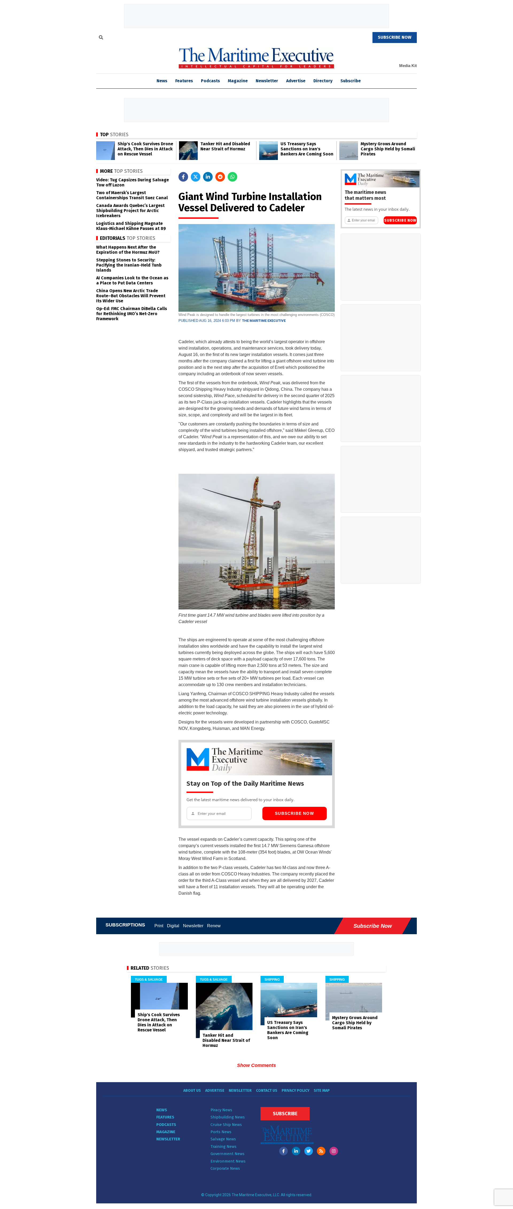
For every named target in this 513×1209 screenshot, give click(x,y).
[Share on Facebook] (183, 177)
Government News (227, 1153)
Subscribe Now (294, 813)
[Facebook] (283, 1151)
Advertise (295, 80)
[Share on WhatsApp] (232, 177)
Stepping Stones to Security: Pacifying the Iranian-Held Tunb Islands (129, 265)
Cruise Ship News (226, 1124)
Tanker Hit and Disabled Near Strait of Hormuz (225, 146)
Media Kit (408, 65)
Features (184, 80)
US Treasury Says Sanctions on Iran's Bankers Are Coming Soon (307, 148)
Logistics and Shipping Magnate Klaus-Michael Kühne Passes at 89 (131, 226)
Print (158, 926)
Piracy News (221, 1110)
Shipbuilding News (228, 1117)
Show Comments (256, 1065)
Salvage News (223, 1139)
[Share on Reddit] (220, 177)
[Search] (101, 38)
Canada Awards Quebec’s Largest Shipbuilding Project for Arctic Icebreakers (130, 210)
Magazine (238, 80)
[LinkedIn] (296, 1151)
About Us (192, 1090)
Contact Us (266, 1090)
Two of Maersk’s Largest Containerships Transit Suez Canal (132, 195)
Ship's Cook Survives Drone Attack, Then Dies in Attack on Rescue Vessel (145, 148)
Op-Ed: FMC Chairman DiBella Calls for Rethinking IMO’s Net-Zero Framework (131, 313)
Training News (223, 1146)
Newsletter (267, 80)
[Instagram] (333, 1151)
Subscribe (350, 80)
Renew (214, 926)
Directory (322, 80)
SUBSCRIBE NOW (394, 37)
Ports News (221, 1131)
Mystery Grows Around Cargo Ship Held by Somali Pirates (388, 148)
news (162, 80)
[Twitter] (308, 1151)
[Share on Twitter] (195, 177)
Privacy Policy (295, 1090)
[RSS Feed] (321, 1151)
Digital (173, 926)
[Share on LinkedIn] (208, 177)
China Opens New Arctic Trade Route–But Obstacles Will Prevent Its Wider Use (130, 295)
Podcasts (210, 80)
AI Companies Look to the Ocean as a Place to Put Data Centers (132, 280)
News (161, 1110)
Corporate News (225, 1168)
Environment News (228, 1161)
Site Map (322, 1090)
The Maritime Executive (264, 321)
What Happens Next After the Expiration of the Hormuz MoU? (128, 250)
